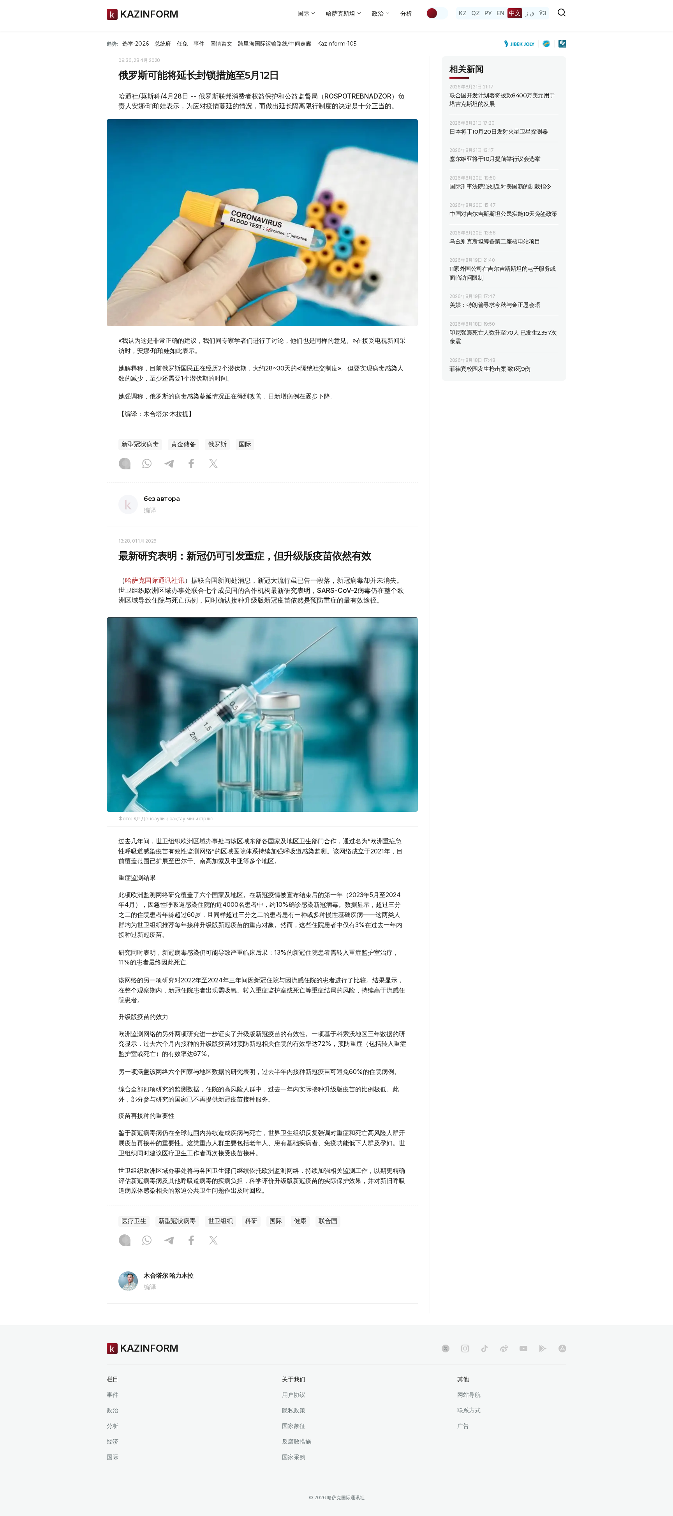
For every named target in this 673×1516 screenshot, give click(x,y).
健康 (300, 1221)
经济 (112, 1441)
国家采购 (293, 1457)
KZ (463, 13)
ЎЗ (542, 13)
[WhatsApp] (147, 464)
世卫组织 (220, 1221)
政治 (112, 1410)
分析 (406, 13)
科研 (251, 1221)
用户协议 (293, 1394)
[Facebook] (191, 464)
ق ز (529, 13)
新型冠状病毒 (140, 444)
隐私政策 (293, 1410)
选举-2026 (135, 43)
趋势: (112, 44)
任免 (182, 43)
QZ (475, 13)
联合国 (328, 1221)
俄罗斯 (217, 444)
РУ (488, 13)
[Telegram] (169, 464)
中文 (515, 13)
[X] (213, 464)
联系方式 (469, 1410)
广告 (463, 1426)
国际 (245, 444)
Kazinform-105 (336, 43)
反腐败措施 (296, 1441)
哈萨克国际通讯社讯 (155, 580)
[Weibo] (504, 1348)
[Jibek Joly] (521, 44)
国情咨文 (221, 43)
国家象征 (293, 1426)
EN (500, 13)
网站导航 (469, 1394)
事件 (199, 43)
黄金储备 (183, 444)
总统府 (163, 43)
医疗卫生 (134, 1221)
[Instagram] (124, 464)
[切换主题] (437, 13)
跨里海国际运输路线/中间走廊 (274, 43)
